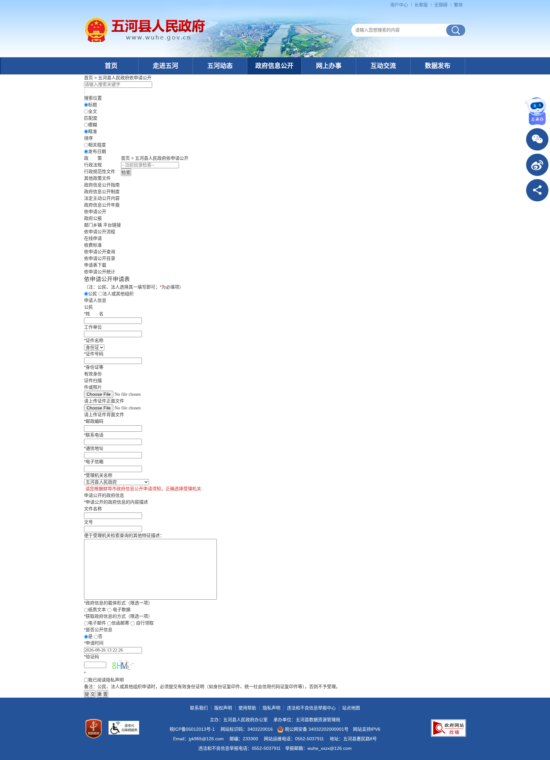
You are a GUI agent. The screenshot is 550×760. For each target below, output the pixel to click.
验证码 (91, 656)
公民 (92, 293)
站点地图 (351, 707)
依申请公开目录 (99, 258)
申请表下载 (95, 265)
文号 (88, 522)
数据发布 (437, 65)
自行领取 (145, 622)
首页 (111, 65)
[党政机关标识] (93, 729)
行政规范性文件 (99, 171)
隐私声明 (271, 707)
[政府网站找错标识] (448, 728)
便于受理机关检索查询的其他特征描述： (124, 535)
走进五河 (165, 65)
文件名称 (93, 508)
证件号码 (93, 353)
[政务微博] (537, 165)
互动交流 (383, 65)
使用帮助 (247, 707)
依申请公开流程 (99, 231)
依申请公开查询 (99, 251)
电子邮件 (97, 622)
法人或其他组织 (118, 293)
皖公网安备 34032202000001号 (317, 729)
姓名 (93, 313)
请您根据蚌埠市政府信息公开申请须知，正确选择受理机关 (142, 488)
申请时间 (93, 642)
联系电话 (93, 434)
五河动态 (220, 65)
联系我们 (199, 707)
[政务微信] (537, 139)
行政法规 (93, 164)
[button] (421, 4)
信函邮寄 (120, 622)
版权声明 (223, 707)
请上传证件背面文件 (104, 414)
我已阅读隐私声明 (106, 679)
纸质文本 (97, 609)
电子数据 (121, 609)
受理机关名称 (98, 475)
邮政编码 (93, 421)
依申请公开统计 (99, 271)
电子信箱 (93, 461)
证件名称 (93, 340)
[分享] (537, 190)
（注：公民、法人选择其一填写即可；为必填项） (134, 286)
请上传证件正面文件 (104, 400)
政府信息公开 (274, 65)
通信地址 (93, 448)
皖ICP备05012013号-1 (192, 729)
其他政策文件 (97, 178)
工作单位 (93, 327)
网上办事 (329, 65)
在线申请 (93, 238)
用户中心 (399, 4)
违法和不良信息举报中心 (311, 707)
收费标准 (93, 245)
